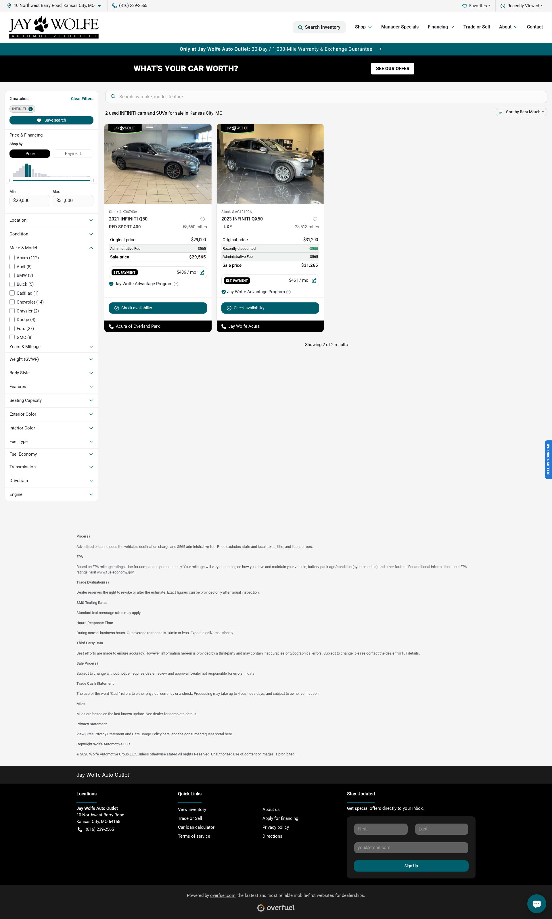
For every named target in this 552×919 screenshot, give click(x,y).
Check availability (136, 308)
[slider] (9, 180)
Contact (535, 27)
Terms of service (194, 836)
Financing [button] (438, 27)
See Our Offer (392, 68)
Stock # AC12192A (236, 212)
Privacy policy (275, 827)
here (166, 734)
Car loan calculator (196, 827)
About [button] (505, 27)
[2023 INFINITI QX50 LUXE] (270, 164)
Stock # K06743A (123, 212)
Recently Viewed (523, 5)
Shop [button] (360, 27)
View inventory (192, 809)
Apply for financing (280, 818)
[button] (56, 5)
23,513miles (307, 226)
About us (271, 809)
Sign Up (411, 866)
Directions (272, 836)
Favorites (478, 5)
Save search (55, 120)
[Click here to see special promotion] (276, 48)
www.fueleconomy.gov (115, 572)
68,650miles (195, 226)
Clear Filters (82, 98)
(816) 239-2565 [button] (133, 5)
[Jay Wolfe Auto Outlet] (54, 27)
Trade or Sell (476, 27)
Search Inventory (322, 27)
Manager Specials (400, 27)
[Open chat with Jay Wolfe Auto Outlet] (536, 903)
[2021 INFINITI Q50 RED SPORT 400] (158, 164)
